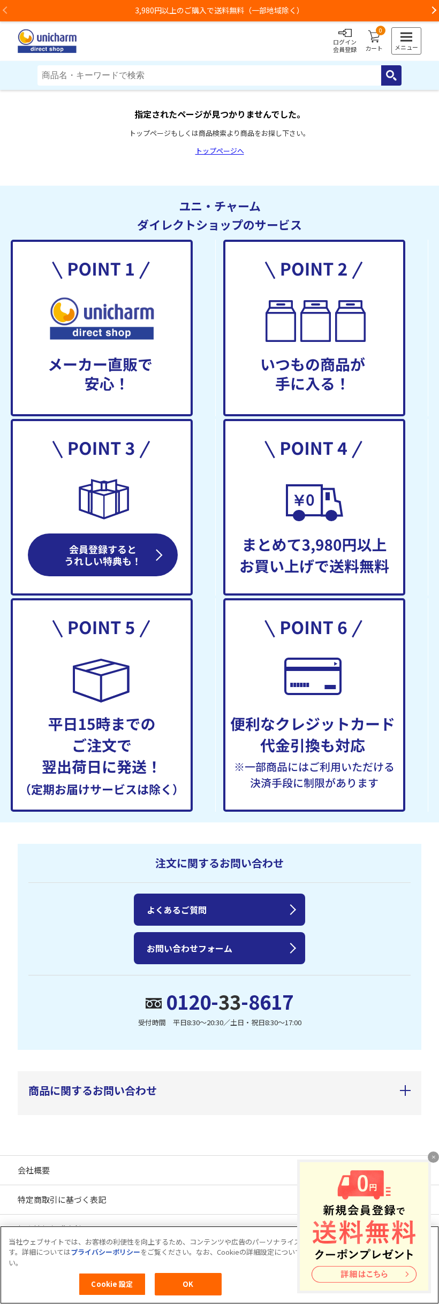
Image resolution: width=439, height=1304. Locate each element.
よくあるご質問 (177, 909)
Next (433, 10)
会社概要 (34, 1170)
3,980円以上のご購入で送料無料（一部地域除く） (219, 10)
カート (374, 41)
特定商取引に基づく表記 (62, 1199)
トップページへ (219, 151)
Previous (5, 10)
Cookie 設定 (112, 1284)
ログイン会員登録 (345, 45)
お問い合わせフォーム (189, 948)
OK (188, 1284)
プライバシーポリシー (105, 1252)
